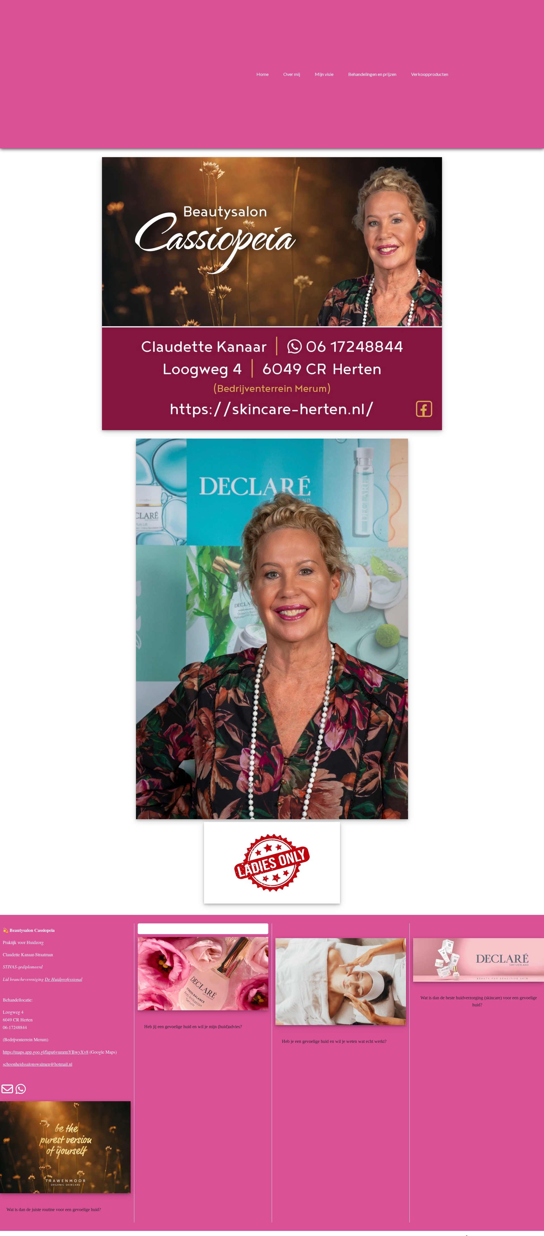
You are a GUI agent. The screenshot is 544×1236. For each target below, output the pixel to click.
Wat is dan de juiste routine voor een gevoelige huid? (54, 1209)
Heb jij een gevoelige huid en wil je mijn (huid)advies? (193, 1026)
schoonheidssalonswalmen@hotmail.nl (37, 1064)
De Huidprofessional (63, 979)
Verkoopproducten (429, 74)
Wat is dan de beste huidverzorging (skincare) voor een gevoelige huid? (478, 1001)
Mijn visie (324, 74)
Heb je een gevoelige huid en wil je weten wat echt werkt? (335, 1041)
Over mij (291, 74)
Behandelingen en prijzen (372, 74)
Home (262, 74)
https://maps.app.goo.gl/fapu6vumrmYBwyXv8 (45, 1052)
